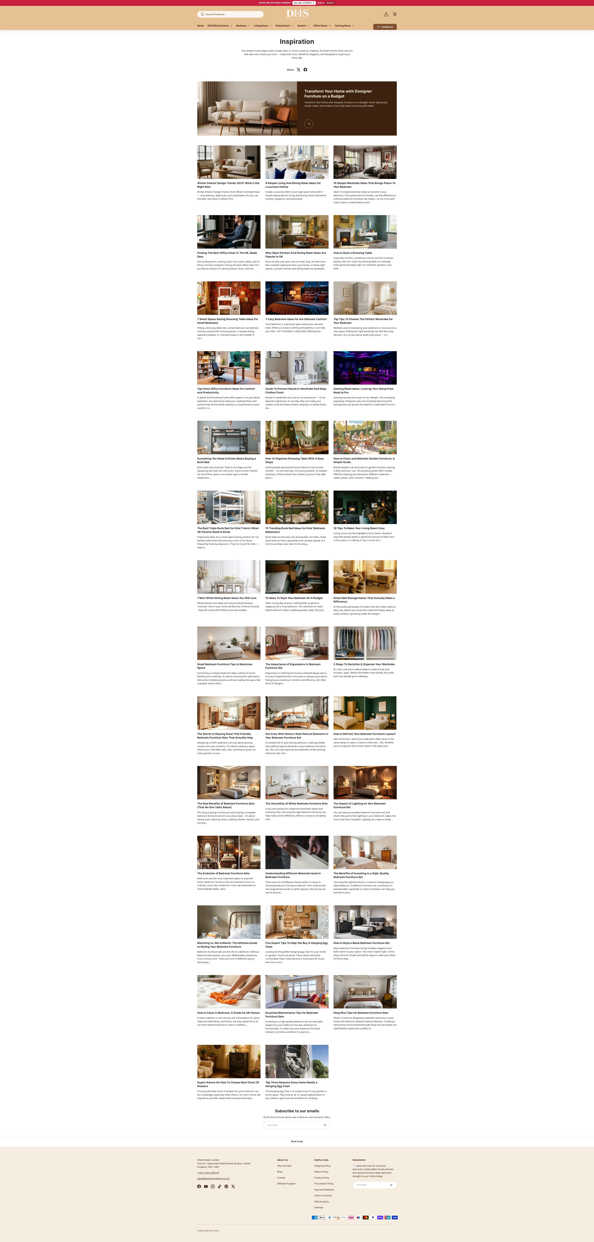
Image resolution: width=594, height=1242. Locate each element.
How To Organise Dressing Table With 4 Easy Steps (294, 460)
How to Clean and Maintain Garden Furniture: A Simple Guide (364, 460)
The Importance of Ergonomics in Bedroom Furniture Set (293, 666)
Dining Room (283, 25)
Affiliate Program (286, 1183)
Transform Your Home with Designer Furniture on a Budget (338, 93)
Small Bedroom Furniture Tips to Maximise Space (224, 666)
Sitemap (318, 1207)
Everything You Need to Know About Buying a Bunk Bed (226, 460)
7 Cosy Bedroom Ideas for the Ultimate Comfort (296, 319)
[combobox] (230, 14)
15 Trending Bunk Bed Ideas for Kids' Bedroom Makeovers (295, 530)
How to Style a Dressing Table (353, 252)
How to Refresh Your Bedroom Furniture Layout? (365, 733)
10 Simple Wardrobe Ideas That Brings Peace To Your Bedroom (364, 185)
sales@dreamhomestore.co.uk (213, 1178)
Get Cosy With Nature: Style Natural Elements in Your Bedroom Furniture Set (296, 735)
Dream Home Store (211, 1230)
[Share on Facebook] (305, 69)
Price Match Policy (324, 1183)
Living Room (261, 25)
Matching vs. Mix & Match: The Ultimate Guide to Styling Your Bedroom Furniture (227, 944)
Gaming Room (343, 25)
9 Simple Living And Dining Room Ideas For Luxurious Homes (293, 185)
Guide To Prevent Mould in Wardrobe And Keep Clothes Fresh (295, 390)
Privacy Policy (321, 1177)
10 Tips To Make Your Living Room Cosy (359, 528)
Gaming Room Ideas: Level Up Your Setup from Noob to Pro (364, 390)
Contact (281, 1177)
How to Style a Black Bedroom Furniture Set (362, 943)
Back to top (297, 1141)
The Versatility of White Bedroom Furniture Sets (296, 803)
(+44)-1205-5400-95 (208, 1172)
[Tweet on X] (298, 69)
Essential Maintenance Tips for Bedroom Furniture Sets (291, 1014)
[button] (395, 14)
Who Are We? (284, 1165)
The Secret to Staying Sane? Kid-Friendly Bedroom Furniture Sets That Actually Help (225, 735)
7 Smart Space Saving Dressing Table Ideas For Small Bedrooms (227, 321)
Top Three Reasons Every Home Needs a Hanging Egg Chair (291, 1084)
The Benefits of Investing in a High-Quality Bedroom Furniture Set (361, 875)
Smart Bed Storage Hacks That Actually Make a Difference (364, 599)
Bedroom (241, 25)
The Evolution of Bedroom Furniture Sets (223, 873)
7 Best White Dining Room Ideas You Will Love (226, 598)
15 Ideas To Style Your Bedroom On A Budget (294, 598)
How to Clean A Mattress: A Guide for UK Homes (228, 1012)
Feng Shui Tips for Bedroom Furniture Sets (361, 1012)
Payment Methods (324, 1189)
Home (200, 25)
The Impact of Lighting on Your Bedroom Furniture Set (360, 805)
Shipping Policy (322, 1165)
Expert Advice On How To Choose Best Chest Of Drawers (228, 1084)
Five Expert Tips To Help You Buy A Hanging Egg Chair (296, 944)
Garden (301, 25)
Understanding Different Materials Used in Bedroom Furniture (293, 875)
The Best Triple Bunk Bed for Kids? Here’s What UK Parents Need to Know (228, 530)
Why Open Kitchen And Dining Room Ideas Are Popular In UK (295, 254)
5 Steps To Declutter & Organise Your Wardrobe (364, 664)
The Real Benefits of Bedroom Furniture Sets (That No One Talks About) (226, 805)
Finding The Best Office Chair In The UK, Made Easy (227, 254)
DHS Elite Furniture (218, 25)
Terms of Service (323, 1195)
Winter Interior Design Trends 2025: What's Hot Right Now (228, 185)
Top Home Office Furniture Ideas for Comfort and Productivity (226, 390)
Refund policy (321, 1201)
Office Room (320, 25)
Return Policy (321, 1171)
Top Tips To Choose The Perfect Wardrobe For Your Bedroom (363, 321)
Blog (279, 1171)
